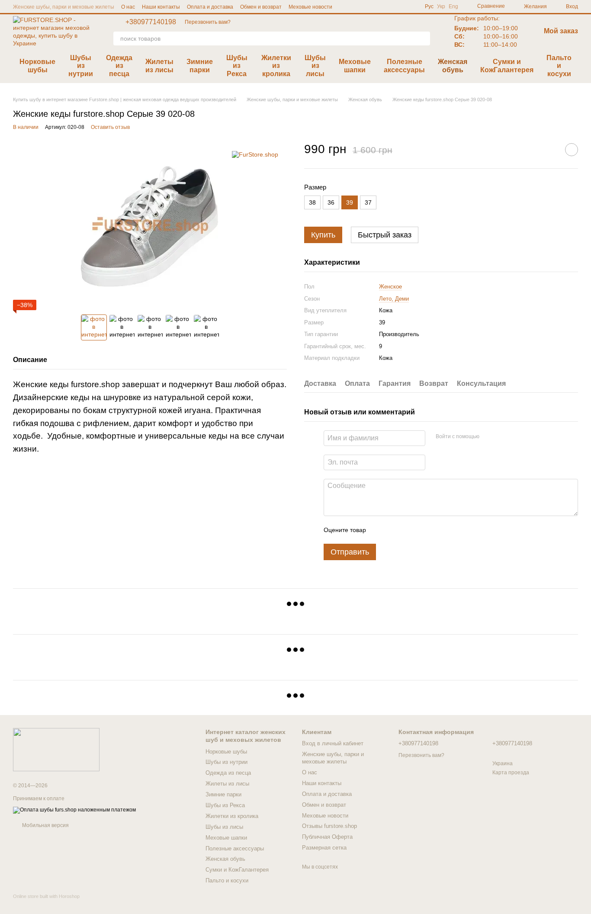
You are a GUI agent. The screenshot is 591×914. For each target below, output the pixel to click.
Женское (390, 286)
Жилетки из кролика (276, 65)
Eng (453, 6)
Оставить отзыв (110, 127)
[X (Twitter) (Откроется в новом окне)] (400, 6)
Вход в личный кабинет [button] (332, 743)
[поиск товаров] (423, 38)
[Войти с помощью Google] (503, 437)
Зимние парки (199, 65)
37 (368, 202)
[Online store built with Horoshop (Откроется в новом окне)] (46, 904)
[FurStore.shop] (255, 154)
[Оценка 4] (422, 530)
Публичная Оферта (327, 837)
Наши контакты (161, 7)
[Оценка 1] (380, 530)
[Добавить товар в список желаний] (571, 149)
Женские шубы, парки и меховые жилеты (63, 7)
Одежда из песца (119, 65)
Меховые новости (310, 7)
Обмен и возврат (261, 7)
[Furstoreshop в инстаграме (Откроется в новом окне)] (411, 6)
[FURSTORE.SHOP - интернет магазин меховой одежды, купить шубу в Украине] (56, 749)
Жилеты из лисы (159, 65)
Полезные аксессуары (404, 65)
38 (312, 202)
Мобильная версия (45, 825)
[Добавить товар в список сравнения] (549, 149)
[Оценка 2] (394, 530)
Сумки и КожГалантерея (506, 65)
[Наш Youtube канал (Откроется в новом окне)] (390, 6)
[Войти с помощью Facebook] (489, 437)
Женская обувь (452, 65)
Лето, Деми (394, 298)
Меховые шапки (355, 65)
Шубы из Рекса (236, 65)
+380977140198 (150, 22)
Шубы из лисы (315, 65)
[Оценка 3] (408, 530)
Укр (441, 6)
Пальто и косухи (559, 65)
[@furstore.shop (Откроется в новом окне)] (379, 6)
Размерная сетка (324, 847)
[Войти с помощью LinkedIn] (516, 437)
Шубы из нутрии (80, 65)
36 (331, 202)
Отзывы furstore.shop (329, 826)
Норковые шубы (37, 65)
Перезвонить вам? (208, 22)
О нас (128, 7)
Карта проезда (510, 773)
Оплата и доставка (210, 7)
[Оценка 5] (436, 530)
